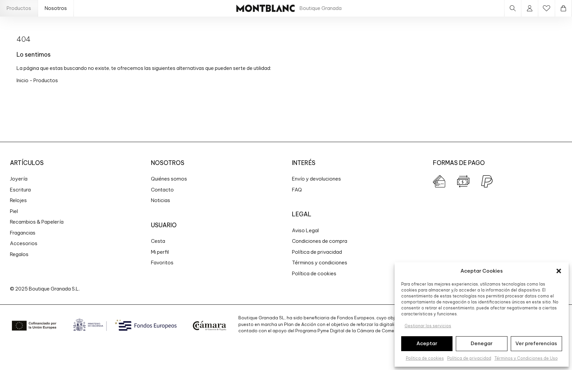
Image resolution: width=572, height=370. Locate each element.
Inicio (23, 80)
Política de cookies (425, 358)
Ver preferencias (536, 343)
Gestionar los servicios (428, 325)
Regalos (19, 254)
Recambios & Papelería (37, 222)
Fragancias (22, 233)
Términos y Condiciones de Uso (526, 358)
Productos (19, 8)
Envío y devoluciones (316, 179)
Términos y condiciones (319, 262)
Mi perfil (160, 252)
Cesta (158, 241)
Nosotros (56, 8)
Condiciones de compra (319, 241)
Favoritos (162, 262)
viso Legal (307, 230)
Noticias (160, 200)
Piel (14, 211)
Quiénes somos (169, 179)
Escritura (20, 189)
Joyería (18, 179)
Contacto (162, 189)
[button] (558, 271)
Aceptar (426, 343)
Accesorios (23, 243)
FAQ (297, 189)
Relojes (18, 200)
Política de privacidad (469, 358)
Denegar (482, 343)
